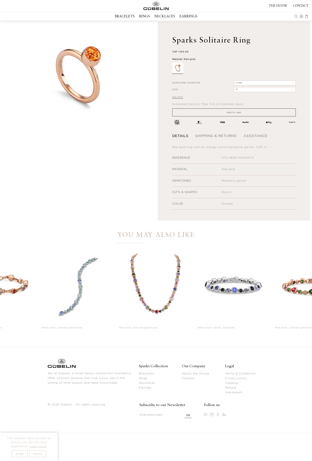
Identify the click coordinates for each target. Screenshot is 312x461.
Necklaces (164, 16)
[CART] (306, 16)
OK (188, 415)
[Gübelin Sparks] (156, 6)
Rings (144, 16)
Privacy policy (236, 378)
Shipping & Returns (216, 136)
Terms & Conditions (240, 373)
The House (278, 6)
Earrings (188, 16)
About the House (195, 373)
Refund (230, 387)
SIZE (175, 89)
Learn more (38, 446)
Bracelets (125, 16)
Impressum (233, 392)
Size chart (177, 97)
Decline (37, 453)
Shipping (231, 382)
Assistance (255, 136)
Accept (20, 453)
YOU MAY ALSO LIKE (156, 235)
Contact (300, 6)
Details (180, 136)
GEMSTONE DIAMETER (186, 83)
